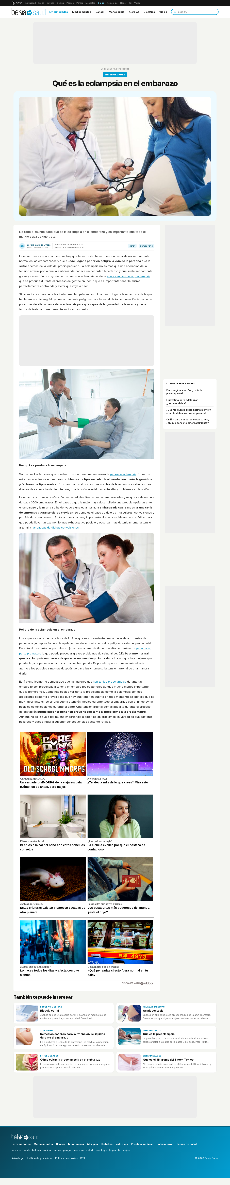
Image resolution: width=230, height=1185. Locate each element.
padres (57, 1150)
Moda (41, 3)
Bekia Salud (106, 69)
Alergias (134, 11)
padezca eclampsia (123, 474)
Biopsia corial (49, 1010)
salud (89, 1150)
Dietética (149, 11)
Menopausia (116, 11)
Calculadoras (164, 1144)
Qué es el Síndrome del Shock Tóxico (168, 1059)
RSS (82, 1158)
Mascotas (90, 3)
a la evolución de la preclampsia (128, 276)
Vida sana (165, 11)
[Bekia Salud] (28, 11)
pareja (67, 1150)
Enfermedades (58, 11)
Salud (101, 3)
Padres (70, 3)
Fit (130, 3)
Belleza (50, 3)
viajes (126, 1150)
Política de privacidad (40, 1158)
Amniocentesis (153, 1010)
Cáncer (99, 11)
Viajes (137, 3)
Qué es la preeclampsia (159, 1034)
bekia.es (16, 1150)
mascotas (78, 1150)
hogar (112, 1150)
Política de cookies (66, 1158)
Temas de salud (186, 1144)
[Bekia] (16, 3)
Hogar (123, 3)
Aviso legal (17, 1158)
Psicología (112, 3)
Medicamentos (81, 11)
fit (119, 1150)
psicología (101, 1150)
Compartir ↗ (146, 246)
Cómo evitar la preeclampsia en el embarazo (70, 1059)
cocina (47, 1150)
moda (27, 1150)
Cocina (60, 3)
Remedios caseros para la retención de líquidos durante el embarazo (72, 1035)
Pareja (79, 3)
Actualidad (30, 3)
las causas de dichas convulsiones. (55, 527)
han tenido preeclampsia (109, 681)
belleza (36, 1150)
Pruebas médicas (51, 1007)
